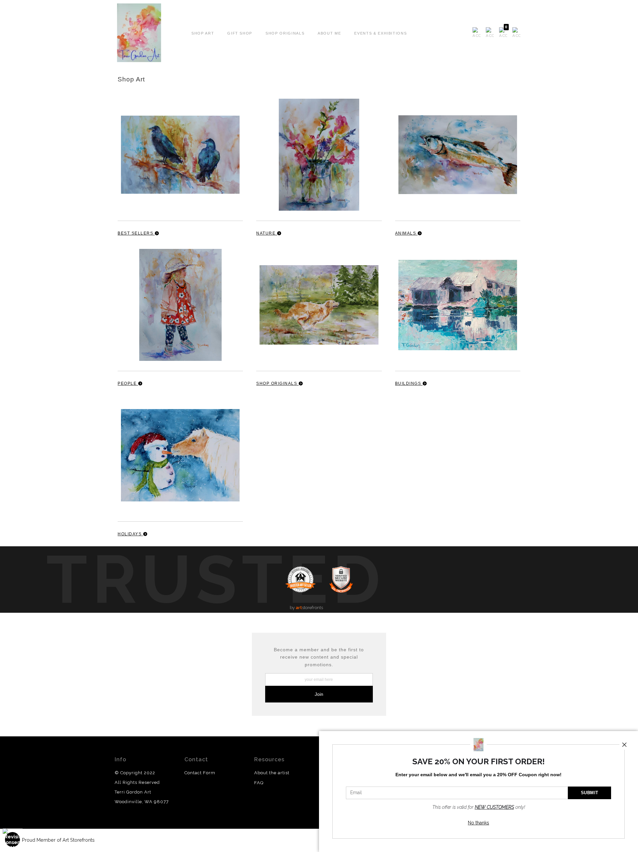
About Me (329, 33)
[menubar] (495, 33)
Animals (406, 233)
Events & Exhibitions (380, 33)
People (128, 383)
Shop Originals (285, 33)
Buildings (409, 383)
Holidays (130, 534)
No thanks (478, 822)
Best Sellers (136, 233)
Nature (266, 233)
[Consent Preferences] (13, 839)
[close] (624, 745)
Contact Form (199, 772)
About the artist (271, 772)
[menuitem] (476, 33)
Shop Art (202, 33)
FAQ (259, 782)
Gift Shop (239, 33)
